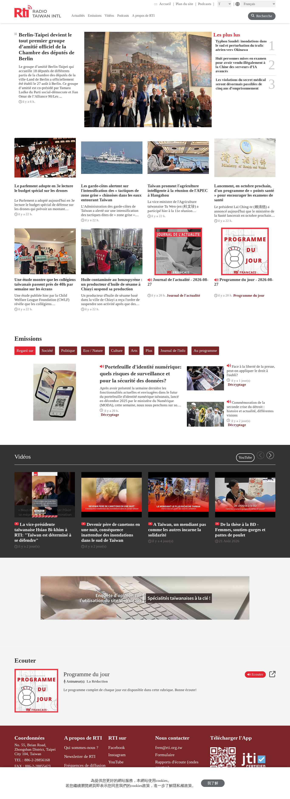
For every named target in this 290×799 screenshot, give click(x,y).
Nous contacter (172, 738)
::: (155, 4)
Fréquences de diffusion (85, 765)
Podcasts (206, 4)
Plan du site (186, 4)
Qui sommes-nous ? (81, 747)
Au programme (205, 350)
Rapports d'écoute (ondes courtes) (176, 764)
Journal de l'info (172, 350)
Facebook (116, 747)
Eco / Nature (93, 350)
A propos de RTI (83, 738)
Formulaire (165, 754)
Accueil (166, 4)
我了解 (212, 783)
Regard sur (25, 350)
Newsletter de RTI (80, 756)
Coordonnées (29, 738)
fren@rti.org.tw (168, 747)
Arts (134, 350)
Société (47, 350)
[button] (270, 455)
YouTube (245, 457)
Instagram (117, 754)
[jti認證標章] (256, 761)
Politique (68, 350)
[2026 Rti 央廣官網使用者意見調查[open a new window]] (145, 598)
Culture (116, 350)
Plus (149, 350)
